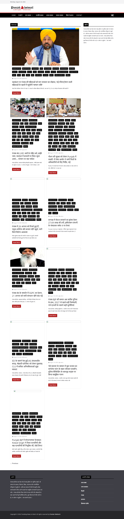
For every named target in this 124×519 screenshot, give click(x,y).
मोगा (22, 140)
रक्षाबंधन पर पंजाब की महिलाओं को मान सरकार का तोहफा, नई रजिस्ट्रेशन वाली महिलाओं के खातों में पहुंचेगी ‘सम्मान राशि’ (42, 83)
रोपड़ (32, 140)
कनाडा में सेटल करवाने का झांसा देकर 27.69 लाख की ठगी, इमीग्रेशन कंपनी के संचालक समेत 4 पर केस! (63, 222)
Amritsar (25, 120)
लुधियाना (51, 75)
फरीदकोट (31, 136)
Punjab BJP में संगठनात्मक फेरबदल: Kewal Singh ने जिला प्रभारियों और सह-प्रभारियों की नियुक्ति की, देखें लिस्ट (27, 442)
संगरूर (31, 143)
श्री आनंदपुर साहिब (25, 143)
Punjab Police (16, 130)
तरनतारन (28, 133)
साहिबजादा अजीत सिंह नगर (59, 75)
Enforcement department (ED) (20, 347)
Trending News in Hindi (28, 514)
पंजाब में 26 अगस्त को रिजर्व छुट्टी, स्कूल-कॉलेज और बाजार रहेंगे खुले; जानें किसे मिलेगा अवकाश (27, 229)
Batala (73, 120)
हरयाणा (75, 289)
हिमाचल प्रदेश (85, 503)
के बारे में (20, 15)
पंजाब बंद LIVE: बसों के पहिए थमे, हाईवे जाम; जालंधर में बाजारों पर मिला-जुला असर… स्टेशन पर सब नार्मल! (27, 156)
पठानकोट (14, 136)
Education (55, 68)
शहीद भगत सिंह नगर (16, 143)
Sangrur (34, 420)
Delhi (26, 123)
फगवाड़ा (19, 136)
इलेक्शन (14, 423)
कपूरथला (28, 130)
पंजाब (23, 75)
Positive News (58, 130)
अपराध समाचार (49, 15)
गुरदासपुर (14, 133)
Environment (64, 68)
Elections (68, 273)
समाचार (22, 219)
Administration (16, 68)
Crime (68, 203)
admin (25, 78)
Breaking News (26, 68)
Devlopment (48, 68)
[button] (32, 15)
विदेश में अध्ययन (69, 15)
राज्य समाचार (28, 15)
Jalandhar (40, 72)
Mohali (47, 72)
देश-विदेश (55, 140)
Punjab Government (63, 72)
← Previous (14, 463)
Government (22, 72)
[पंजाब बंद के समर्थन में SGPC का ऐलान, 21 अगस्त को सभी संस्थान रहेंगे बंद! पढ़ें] (27, 257)
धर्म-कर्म (61, 140)
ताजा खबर (84, 483)
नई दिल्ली (65, 279)
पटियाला (28, 75)
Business (71, 200)
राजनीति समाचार (39, 15)
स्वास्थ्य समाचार (59, 15)
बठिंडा (32, 75)
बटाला (14, 140)
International (52, 206)
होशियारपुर (68, 75)
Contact (79, 15)
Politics (53, 72)
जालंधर (19, 75)
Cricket (63, 203)
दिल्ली (82, 491)
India (35, 72)
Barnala (68, 120)
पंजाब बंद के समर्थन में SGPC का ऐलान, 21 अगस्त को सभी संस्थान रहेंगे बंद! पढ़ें (27, 294)
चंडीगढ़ (19, 133)
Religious (70, 133)
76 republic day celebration (56, 342)
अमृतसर (14, 75)
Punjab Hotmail (73, 72)
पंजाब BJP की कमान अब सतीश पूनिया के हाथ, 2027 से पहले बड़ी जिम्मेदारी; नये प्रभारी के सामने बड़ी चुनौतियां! (62, 302)
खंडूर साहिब (39, 130)
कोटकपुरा (33, 130)
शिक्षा (38, 216)
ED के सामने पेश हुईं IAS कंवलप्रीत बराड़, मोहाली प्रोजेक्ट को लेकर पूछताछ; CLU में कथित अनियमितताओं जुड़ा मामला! (27, 365)
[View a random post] (112, 15)
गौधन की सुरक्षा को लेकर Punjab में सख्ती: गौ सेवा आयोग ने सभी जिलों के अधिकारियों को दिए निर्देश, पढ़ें (62, 159)
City (41, 68)
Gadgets (15, 72)
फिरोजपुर (36, 136)
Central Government (18, 273)
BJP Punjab (61, 269)
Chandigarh (35, 68)
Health (29, 72)
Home (14, 15)
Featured (72, 68)
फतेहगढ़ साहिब (25, 136)
